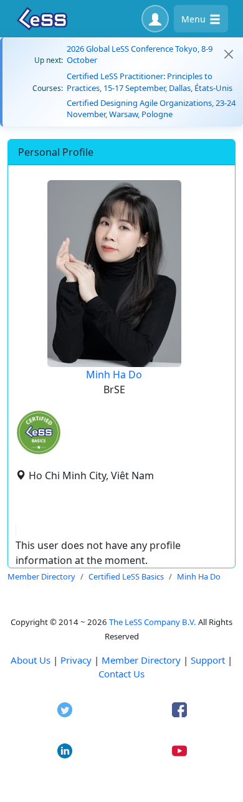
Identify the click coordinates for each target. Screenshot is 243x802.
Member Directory (141, 660)
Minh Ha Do (114, 374)
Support (208, 660)
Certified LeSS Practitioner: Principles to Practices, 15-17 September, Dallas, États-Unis (149, 81)
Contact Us (121, 673)
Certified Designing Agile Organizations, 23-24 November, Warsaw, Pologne (151, 108)
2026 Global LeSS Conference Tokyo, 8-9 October (139, 54)
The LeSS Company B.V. (152, 622)
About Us (30, 660)
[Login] (155, 18)
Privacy (76, 660)
